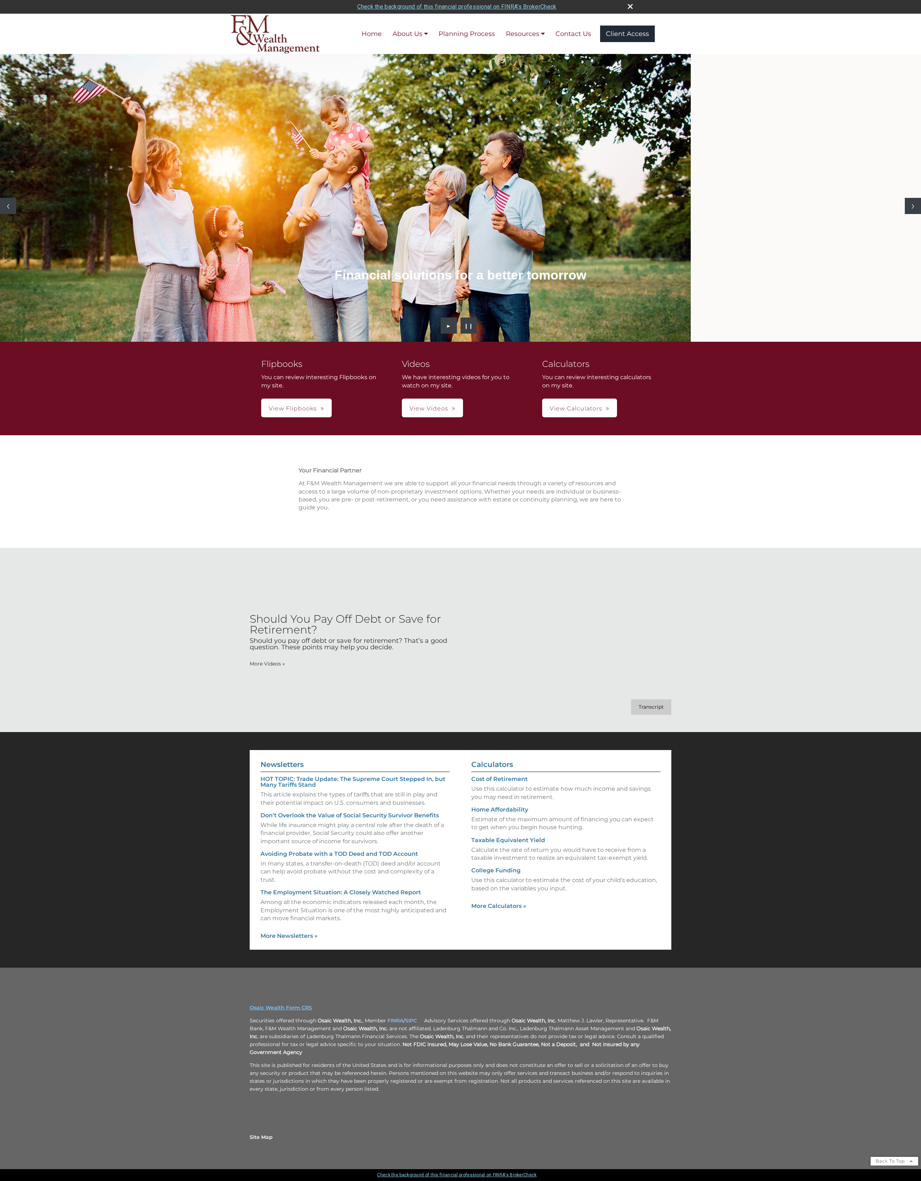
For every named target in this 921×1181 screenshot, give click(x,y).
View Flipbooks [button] (293, 408)
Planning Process (467, 34)
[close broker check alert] (630, 6)
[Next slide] (913, 206)
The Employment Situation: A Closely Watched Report (340, 892)
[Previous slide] (8, 206)
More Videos (267, 663)
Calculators (492, 764)
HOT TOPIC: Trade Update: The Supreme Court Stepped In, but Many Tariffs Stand (352, 782)
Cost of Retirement (499, 779)
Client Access (627, 34)
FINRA (395, 1020)
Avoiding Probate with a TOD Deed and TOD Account (339, 853)
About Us (407, 34)
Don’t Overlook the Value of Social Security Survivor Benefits (349, 815)
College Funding (496, 870)
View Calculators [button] (576, 408)
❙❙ (468, 325)
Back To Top (891, 1161)
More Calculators (498, 906)
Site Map (261, 1137)
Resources (522, 34)
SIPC (411, 1020)
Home (372, 34)
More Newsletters (289, 935)
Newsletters (282, 764)
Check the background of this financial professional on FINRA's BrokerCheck (456, 6)
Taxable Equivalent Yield (508, 840)
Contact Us (573, 34)
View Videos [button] (428, 408)
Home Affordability (499, 809)
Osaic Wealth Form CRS (281, 1007)
